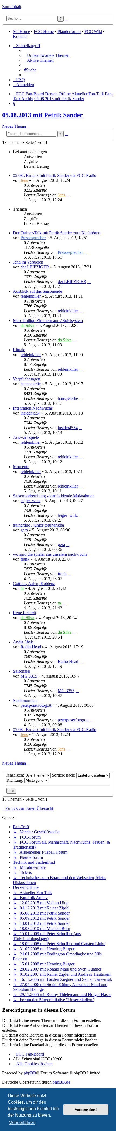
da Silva (27, 325)
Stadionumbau (25, 700)
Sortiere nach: (64, 775)
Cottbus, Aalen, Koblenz (34, 583)
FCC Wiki (93, 31)
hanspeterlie (31, 384)
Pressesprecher (33, 237)
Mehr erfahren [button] (22, 1122)
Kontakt (20, 36)
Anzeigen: (15, 775)
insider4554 (30, 413)
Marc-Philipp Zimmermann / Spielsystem (48, 320)
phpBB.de (61, 1082)
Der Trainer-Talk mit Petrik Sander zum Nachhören (56, 233)
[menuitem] (46, 55)
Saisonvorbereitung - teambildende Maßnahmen (53, 496)
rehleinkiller (31, 296)
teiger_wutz (30, 500)
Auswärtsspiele (26, 437)
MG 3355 (29, 676)
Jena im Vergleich (28, 262)
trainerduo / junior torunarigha (38, 525)
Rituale (19, 349)
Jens (24, 180)
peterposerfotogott (36, 705)
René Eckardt (24, 612)
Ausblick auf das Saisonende (37, 291)
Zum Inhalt (11, 6)
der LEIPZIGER (35, 267)
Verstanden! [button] (86, 1109)
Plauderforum (69, 31)
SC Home (21, 31)
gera (24, 530)
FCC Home (44, 31)
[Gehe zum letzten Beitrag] (67, 195)
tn (22, 588)
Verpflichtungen (26, 379)
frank (25, 559)
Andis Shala (23, 642)
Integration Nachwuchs (33, 408)
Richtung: (15, 780)
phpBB (30, 1073)
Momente (21, 466)
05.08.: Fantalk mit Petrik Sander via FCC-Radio (54, 175)
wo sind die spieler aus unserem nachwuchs (50, 554)
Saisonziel (21, 671)
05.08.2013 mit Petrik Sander (42, 115)
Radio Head (31, 647)
